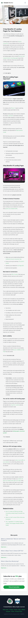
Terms (12, 611)
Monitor (8, 2)
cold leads (10, 115)
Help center (6, 609)
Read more (3, 547)
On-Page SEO (21, 265)
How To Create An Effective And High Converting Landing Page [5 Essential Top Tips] (15, 513)
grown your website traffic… (12, 208)
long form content (15, 405)
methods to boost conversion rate (13, 259)
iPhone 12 (13, 108)
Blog (19, 609)
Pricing (11, 609)
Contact (16, 609)
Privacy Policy (18, 611)
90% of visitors (14, 274)
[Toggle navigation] (25, 2)
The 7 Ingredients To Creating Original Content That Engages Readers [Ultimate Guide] (15, 523)
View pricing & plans (14, 587)
